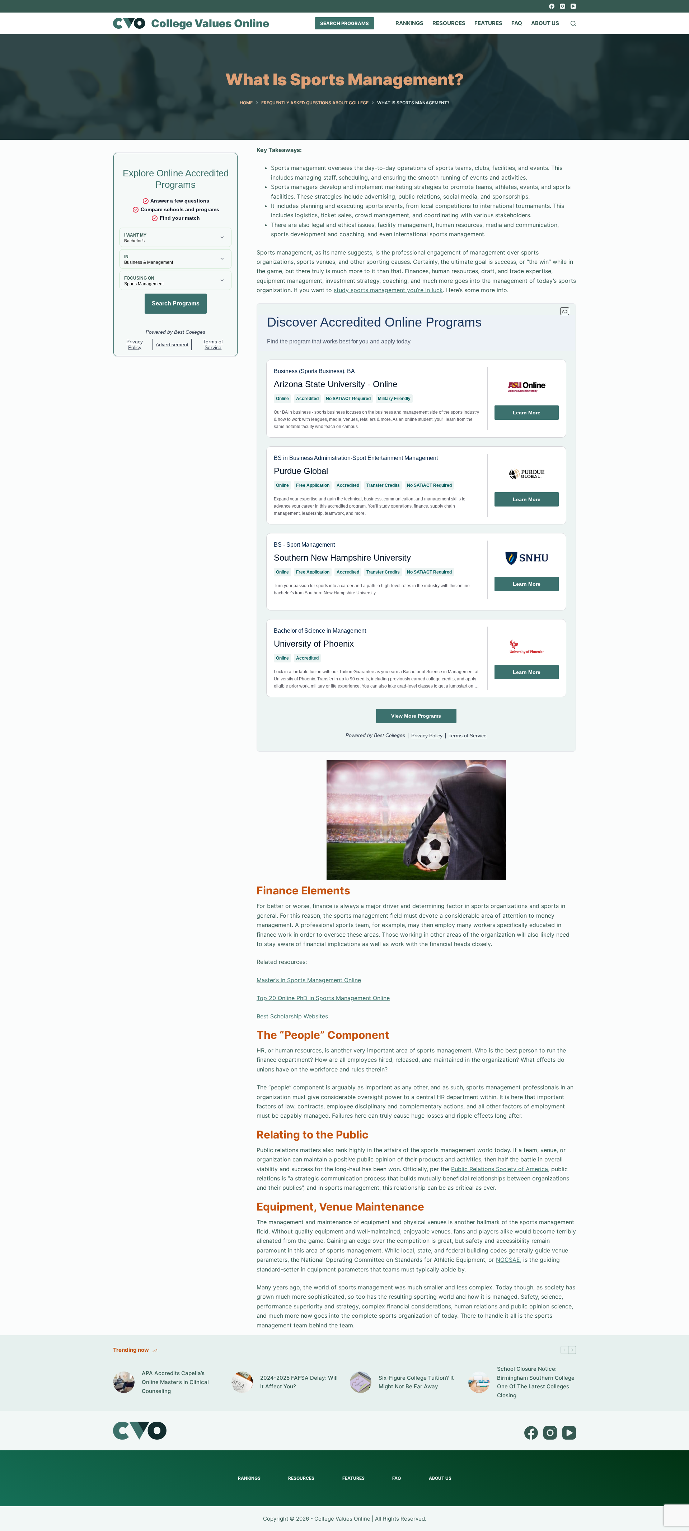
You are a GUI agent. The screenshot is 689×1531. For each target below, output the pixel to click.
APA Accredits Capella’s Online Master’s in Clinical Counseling (175, 1382)
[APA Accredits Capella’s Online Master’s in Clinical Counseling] (124, 1382)
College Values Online (210, 23)
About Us (545, 23)
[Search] (573, 23)
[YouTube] (573, 6)
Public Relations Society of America (499, 1169)
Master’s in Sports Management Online (309, 980)
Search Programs (344, 23)
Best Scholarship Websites (292, 1016)
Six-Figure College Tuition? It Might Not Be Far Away (416, 1382)
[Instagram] (562, 6)
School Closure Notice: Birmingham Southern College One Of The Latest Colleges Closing (536, 1382)
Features (488, 23)
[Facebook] (551, 6)
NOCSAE (508, 1259)
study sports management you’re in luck (388, 290)
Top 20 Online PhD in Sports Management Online (323, 998)
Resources (448, 23)
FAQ (516, 23)
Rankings (409, 23)
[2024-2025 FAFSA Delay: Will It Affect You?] (242, 1382)
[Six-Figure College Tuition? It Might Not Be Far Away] (360, 1382)
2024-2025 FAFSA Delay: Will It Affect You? (299, 1382)
